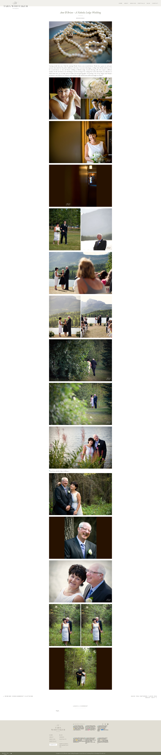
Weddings (80, 18)
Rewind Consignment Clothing (19, 696)
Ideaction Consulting (86, 753)
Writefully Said (102, 753)
